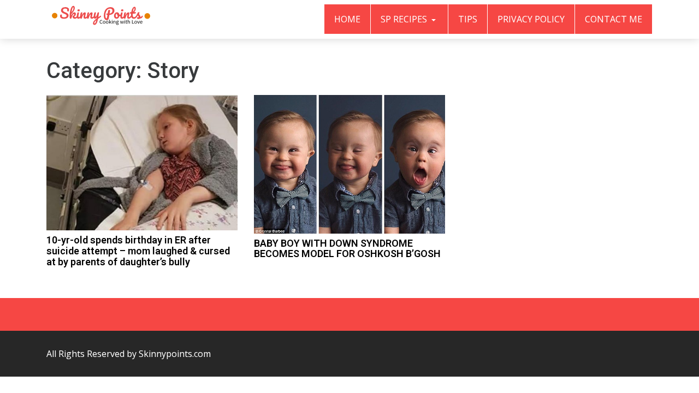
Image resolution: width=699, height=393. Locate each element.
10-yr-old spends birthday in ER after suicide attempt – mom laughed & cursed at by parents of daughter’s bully (138, 250)
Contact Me (613, 19)
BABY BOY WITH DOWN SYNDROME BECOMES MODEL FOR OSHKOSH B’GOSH (347, 248)
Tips (467, 19)
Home (347, 19)
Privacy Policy (531, 19)
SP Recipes (405, 19)
